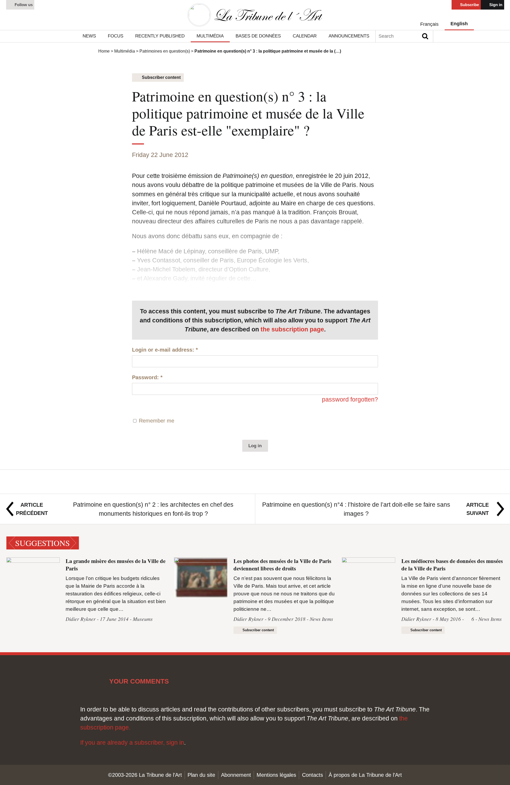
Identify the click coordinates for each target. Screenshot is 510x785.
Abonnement (236, 775)
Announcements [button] (349, 36)
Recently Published (160, 36)
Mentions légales (276, 775)
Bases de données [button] (258, 36)
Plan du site (201, 775)
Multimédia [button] (210, 36)
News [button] (89, 36)
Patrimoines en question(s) (164, 51)
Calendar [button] (305, 36)
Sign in (495, 4)
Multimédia (124, 51)
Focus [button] (115, 36)
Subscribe (469, 4)
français (429, 24)
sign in (175, 742)
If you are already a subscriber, (123, 742)
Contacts (312, 775)
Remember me (156, 421)
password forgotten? (350, 399)
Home (104, 51)
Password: (147, 377)
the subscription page (292, 329)
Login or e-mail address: (165, 350)
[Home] (255, 15)
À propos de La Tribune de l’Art (365, 775)
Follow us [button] (23, 4)
